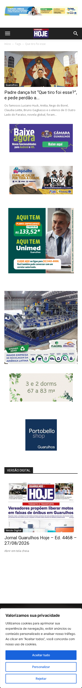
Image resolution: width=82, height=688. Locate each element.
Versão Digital (13, 530)
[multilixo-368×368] (41, 363)
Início (7, 44)
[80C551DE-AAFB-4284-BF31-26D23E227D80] (41, 272)
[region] (41, 648)
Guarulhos (12, 84)
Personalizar (41, 667)
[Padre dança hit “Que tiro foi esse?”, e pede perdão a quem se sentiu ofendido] (41, 69)
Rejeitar (41, 678)
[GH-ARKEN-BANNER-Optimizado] (41, 400)
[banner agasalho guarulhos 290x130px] (41, 193)
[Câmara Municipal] (41, 151)
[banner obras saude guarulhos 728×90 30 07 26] (41, 16)
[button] (7, 33)
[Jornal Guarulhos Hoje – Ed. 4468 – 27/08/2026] (41, 505)
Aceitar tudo (41, 655)
